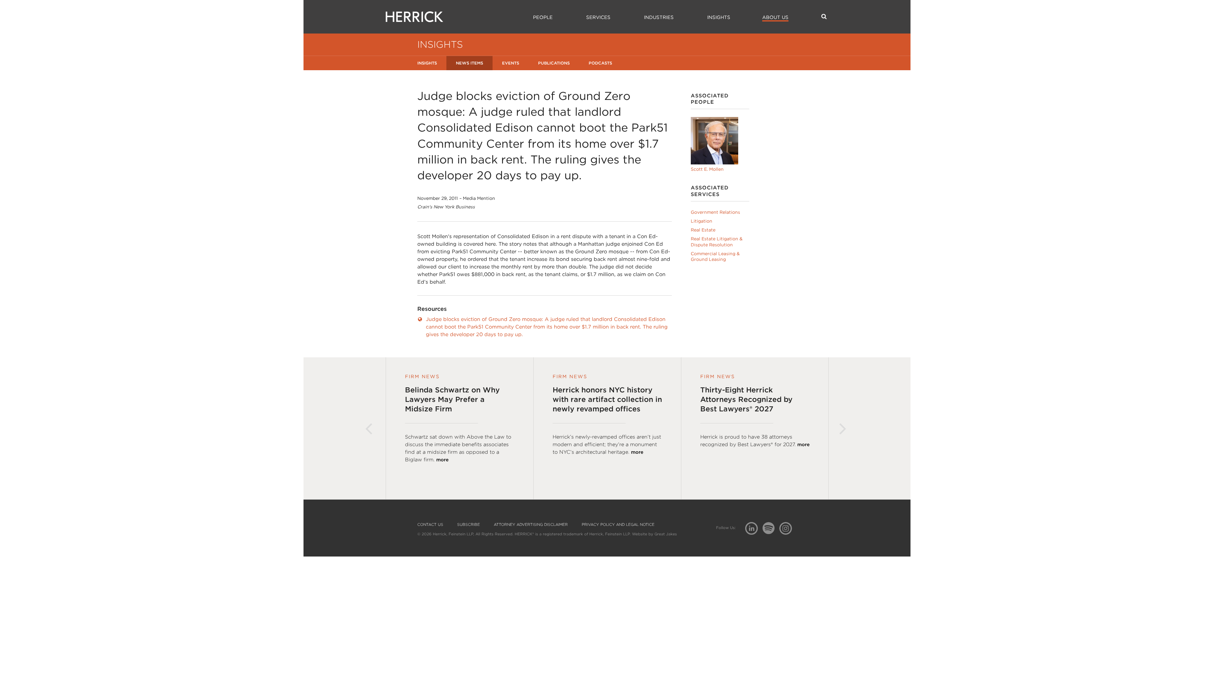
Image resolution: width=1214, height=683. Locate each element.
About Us (775, 17)
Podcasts (600, 63)
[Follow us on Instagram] (788, 528)
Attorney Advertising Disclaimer (531, 524)
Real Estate (703, 229)
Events (510, 63)
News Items (469, 63)
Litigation (701, 221)
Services (598, 17)
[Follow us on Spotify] (771, 531)
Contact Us (430, 524)
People (543, 17)
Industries (659, 17)
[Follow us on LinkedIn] (754, 529)
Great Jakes (665, 534)
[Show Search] (824, 16)
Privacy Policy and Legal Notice (618, 524)
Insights (718, 17)
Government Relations (715, 212)
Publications (554, 63)
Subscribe (468, 524)
